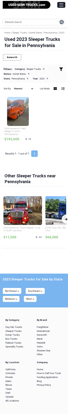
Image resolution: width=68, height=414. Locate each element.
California (10, 369)
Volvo (40, 346)
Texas (8, 389)
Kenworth (12, 57)
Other (39, 354)
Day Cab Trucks (13, 327)
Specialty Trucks (14, 346)
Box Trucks (11, 338)
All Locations (12, 400)
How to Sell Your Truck (49, 373)
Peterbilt (41, 342)
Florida (9, 377)
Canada (9, 396)
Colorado (10, 373)
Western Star (43, 350)
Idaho (8, 381)
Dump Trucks (12, 334)
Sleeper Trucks (13, 331)
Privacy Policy (44, 385)
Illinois (8, 385)
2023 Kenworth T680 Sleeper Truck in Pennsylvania (15, 131)
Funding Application (47, 377)
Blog (39, 381)
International (43, 331)
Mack (40, 338)
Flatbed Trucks (13, 342)
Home (40, 369)
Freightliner (42, 327)
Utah (7, 392)
